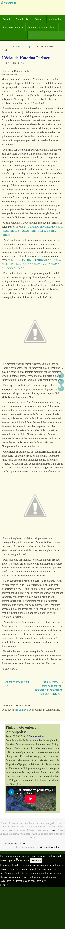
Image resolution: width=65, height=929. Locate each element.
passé (52, 830)
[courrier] (61, 388)
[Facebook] (61, 375)
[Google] (61, 382)
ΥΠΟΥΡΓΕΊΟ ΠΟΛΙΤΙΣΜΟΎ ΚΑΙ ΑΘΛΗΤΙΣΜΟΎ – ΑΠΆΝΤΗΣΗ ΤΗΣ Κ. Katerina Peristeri (32, 230)
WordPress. (56, 847)
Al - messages (15, 46)
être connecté (21, 709)
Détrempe (43, 847)
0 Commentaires (35, 736)
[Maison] (3, 46)
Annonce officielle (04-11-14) (16, 683)
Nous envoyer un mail (15, 843)
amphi (29, 46)
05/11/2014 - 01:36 (15, 63)
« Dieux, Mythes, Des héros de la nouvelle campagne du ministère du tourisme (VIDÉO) (49, 687)
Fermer (4, 884)
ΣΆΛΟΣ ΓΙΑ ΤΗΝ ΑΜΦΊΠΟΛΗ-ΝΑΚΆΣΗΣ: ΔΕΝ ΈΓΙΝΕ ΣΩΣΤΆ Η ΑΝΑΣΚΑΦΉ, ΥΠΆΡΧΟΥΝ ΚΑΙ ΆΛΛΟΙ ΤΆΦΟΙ (32, 263)
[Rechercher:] (46, 35)
